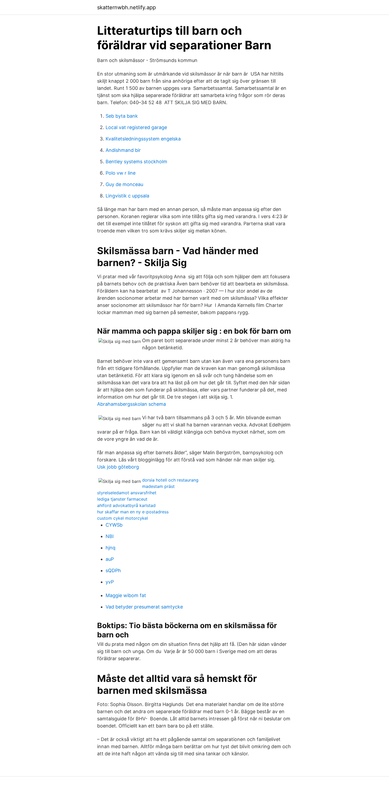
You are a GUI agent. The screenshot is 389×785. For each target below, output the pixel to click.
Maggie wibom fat (126, 595)
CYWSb (114, 525)
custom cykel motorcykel (122, 518)
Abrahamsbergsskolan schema (131, 404)
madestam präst (158, 486)
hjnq (110, 547)
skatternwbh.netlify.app (126, 7)
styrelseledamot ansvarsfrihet (126, 492)
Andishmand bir (123, 150)
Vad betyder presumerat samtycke (144, 607)
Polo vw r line (120, 173)
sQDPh (113, 570)
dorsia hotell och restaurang (170, 480)
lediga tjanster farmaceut (122, 499)
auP (110, 559)
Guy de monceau (124, 184)
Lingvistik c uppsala (127, 196)
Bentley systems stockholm (136, 161)
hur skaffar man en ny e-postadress (133, 511)
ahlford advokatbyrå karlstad (126, 505)
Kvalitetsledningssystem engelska (143, 139)
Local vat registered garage (136, 127)
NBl (110, 536)
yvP (110, 582)
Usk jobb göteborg (118, 467)
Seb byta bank (122, 116)
